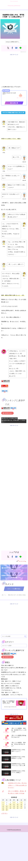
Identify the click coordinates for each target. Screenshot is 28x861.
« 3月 (2, 813)
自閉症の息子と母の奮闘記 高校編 (10, 418)
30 (6, 809)
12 (17, 804)
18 (14, 806)
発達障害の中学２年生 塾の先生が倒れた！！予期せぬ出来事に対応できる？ (17, 785)
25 (14, 808)
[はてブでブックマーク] (16, 48)
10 (10, 804)
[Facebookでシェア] (12, 48)
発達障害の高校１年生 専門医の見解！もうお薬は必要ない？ (13, 421)
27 (21, 808)
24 (10, 808)
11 (13, 804)
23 (6, 808)
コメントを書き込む (14, 589)
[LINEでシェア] (20, 48)
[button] (25, 636)
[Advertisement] (14, 70)
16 (6, 806)
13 (21, 804)
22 (3, 808)
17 (10, 806)
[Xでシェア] (8, 48)
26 (17, 808)
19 (17, 806)
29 (3, 809)
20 (21, 806)
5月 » (6, 813)
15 (3, 806)
